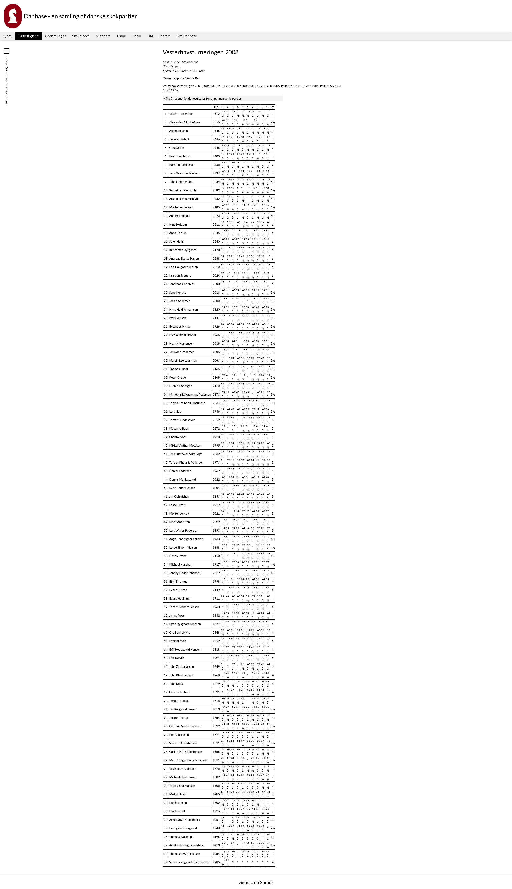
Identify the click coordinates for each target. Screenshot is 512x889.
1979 (330, 86)
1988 (268, 86)
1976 (174, 90)
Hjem (7, 36)
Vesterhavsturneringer (178, 86)
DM (150, 36)
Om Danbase (187, 36)
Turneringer (27, 36)
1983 (291, 86)
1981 (315, 86)
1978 (338, 86)
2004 (221, 86)
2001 (245, 86)
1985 (276, 86)
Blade (121, 36)
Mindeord (103, 36)
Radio (136, 36)
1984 (284, 86)
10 (268, 107)
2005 (213, 86)
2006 (206, 86)
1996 (260, 86)
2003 (229, 86)
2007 (198, 86)
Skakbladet (80, 36)
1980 (323, 86)
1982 (307, 86)
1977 (166, 90)
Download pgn (172, 78)
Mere (163, 36)
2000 (252, 86)
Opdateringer (55, 36)
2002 (237, 86)
